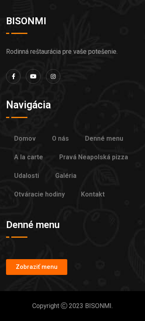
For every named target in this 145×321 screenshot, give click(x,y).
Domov (25, 138)
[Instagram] (53, 76)
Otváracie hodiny (39, 194)
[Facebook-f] (13, 76)
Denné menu (104, 138)
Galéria (66, 176)
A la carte (28, 157)
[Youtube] (33, 76)
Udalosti (26, 176)
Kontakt (93, 194)
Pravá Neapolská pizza (93, 157)
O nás (60, 138)
